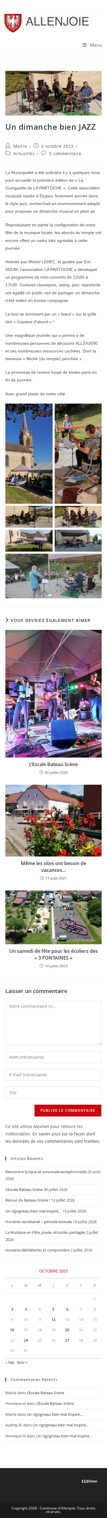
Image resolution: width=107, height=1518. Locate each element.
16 (12, 1329)
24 (26, 1340)
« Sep (10, 1362)
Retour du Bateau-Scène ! (27, 1200)
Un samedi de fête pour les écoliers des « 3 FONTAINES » (53, 954)
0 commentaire (65, 153)
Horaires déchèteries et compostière (37, 1250)
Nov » (22, 1362)
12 (53, 1319)
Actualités (24, 153)
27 (67, 1340)
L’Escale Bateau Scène (53, 764)
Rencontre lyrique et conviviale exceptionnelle (45, 1171)
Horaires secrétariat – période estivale (38, 1221)
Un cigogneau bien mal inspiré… (33, 1211)
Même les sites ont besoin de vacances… (53, 866)
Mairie (20, 146)
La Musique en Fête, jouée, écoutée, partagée (45, 1232)
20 (67, 1329)
